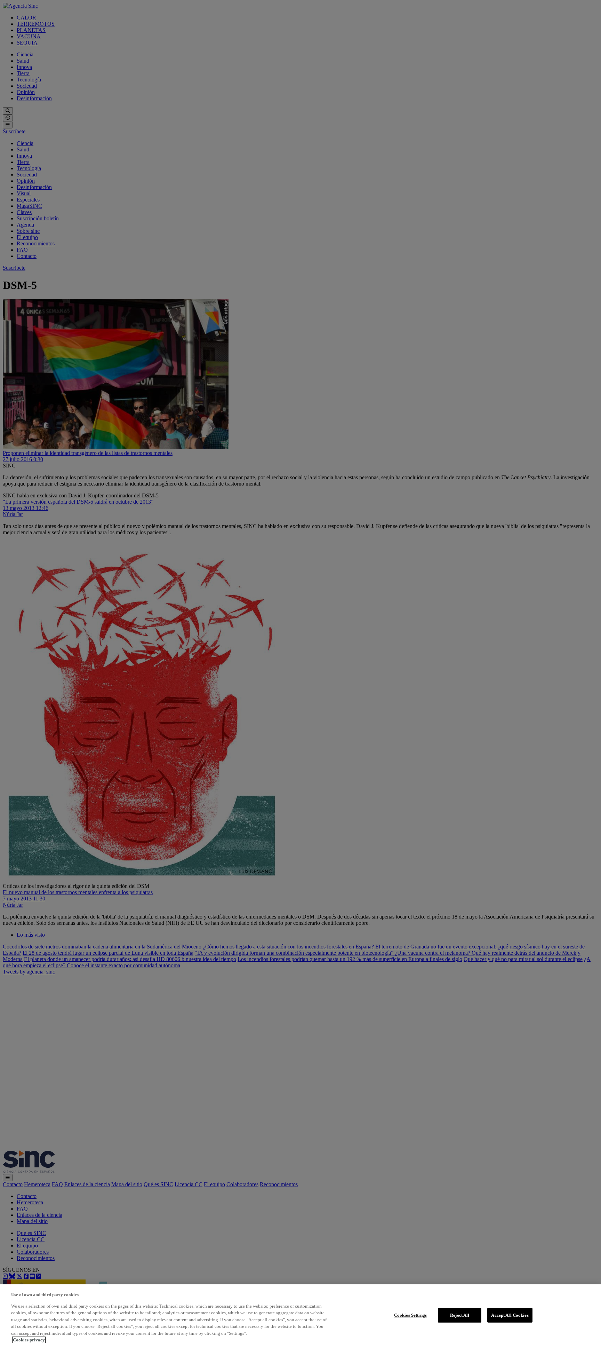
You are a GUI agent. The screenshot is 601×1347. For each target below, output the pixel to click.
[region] (300, 1315)
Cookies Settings (410, 1315)
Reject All (459, 1315)
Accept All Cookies (509, 1315)
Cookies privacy (29, 1339)
